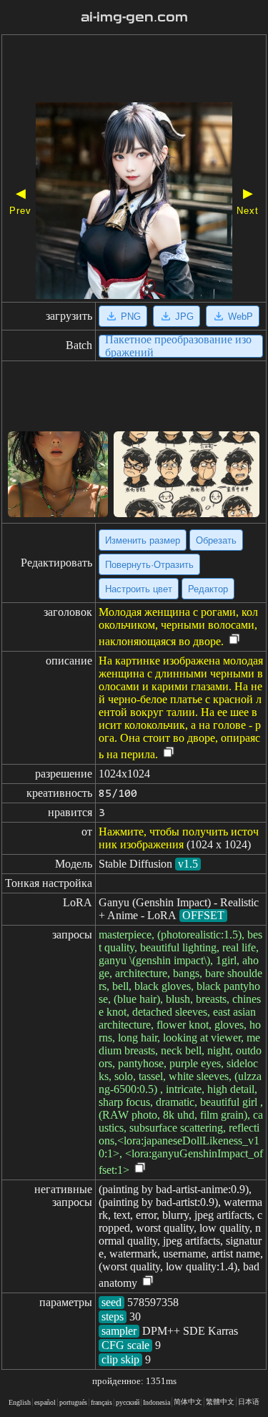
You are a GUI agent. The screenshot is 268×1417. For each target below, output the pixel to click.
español (45, 1402)
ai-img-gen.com (134, 17)
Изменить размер (142, 540)
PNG (131, 316)
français (101, 1402)
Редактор (208, 589)
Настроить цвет (138, 589)
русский (127, 1402)
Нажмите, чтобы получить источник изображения (179, 837)
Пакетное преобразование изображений (178, 346)
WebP (240, 316)
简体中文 (188, 1402)
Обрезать (216, 540)
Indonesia (156, 1402)
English (20, 1402)
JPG (184, 316)
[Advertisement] (134, 70)
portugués (73, 1402)
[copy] (234, 640)
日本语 (248, 1402)
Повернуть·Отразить (149, 564)
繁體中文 (220, 1402)
